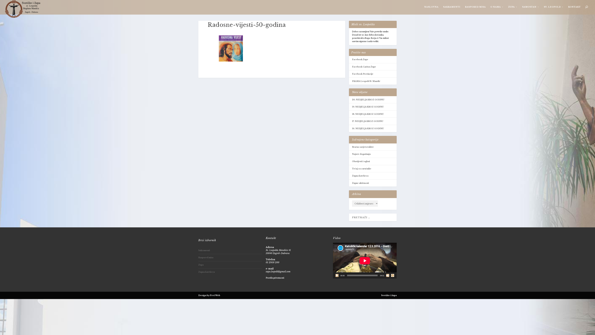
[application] (365, 261)
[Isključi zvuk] (387, 275)
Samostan (529, 7)
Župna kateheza (360, 176)
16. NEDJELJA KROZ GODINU (368, 128)
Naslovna (431, 7)
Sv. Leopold (552, 7)
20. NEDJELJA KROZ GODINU (368, 99)
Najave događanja (361, 154)
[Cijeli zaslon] (392, 275)
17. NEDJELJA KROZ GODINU (367, 121)
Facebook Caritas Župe (364, 67)
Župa (511, 7)
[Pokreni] (337, 275)
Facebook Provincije (362, 74)
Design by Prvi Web (209, 295)
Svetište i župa (389, 295)
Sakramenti (451, 7)
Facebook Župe (360, 59)
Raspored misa (475, 7)
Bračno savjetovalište (363, 147)
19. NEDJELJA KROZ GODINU (368, 107)
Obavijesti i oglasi (361, 161)
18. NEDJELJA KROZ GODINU (368, 114)
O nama (495, 7)
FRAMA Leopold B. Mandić (366, 81)
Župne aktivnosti (360, 183)
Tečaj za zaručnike (361, 169)
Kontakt (574, 7)
